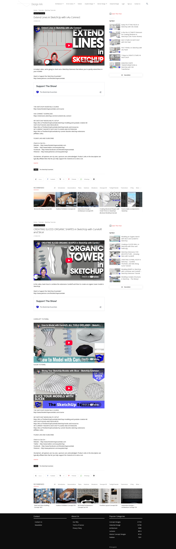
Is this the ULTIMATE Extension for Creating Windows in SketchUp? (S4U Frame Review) (131, 34)
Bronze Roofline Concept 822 (43, 209)
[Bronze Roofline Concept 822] (44, 199)
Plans (79, 188)
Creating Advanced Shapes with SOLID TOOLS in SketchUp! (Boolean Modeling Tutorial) (109, 211)
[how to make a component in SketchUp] (131, 199)
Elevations (94, 188)
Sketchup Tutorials (50, 10)
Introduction (61, 188)
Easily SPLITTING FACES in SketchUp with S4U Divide (130, 26)
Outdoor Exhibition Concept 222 (65, 209)
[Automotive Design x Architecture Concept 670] (88, 199)
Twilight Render (113, 188)
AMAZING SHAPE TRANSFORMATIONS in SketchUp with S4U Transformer (129, 66)
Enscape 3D (103, 188)
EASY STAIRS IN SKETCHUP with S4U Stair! (130, 41)
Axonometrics (72, 188)
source (36, 163)
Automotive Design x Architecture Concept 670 (85, 210)
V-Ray (132, 188)
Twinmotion (124, 188)
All (55, 188)
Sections (86, 188)
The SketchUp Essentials (46, 169)
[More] (94, 179)
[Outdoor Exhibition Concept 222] (66, 199)
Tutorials (41, 10)
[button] (147, 3)
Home (35, 10)
